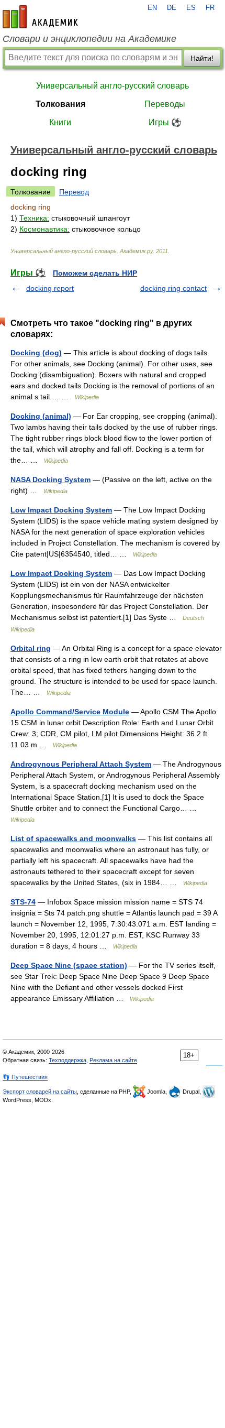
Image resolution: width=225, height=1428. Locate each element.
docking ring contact (173, 288)
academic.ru (40, 16)
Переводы (164, 104)
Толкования (60, 104)
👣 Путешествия (25, 1077)
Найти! (201, 58)
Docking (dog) (36, 352)
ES (191, 8)
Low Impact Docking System (61, 510)
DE (171, 8)
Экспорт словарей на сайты (40, 1091)
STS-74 (23, 902)
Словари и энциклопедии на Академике (89, 39)
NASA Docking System (50, 479)
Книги (60, 122)
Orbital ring (30, 648)
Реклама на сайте (113, 1060)
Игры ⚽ (165, 122)
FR (210, 8)
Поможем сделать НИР (95, 273)
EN (152, 8)
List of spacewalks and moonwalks (73, 838)
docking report (50, 288)
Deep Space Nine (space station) (68, 965)
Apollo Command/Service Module (69, 711)
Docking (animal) (40, 416)
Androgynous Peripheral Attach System (80, 764)
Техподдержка (67, 1060)
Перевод (74, 192)
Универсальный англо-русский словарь (112, 85)
